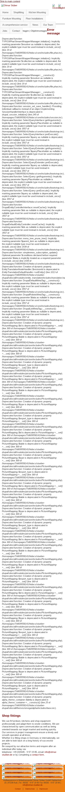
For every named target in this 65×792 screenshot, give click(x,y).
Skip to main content (10, 1)
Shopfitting (18, 12)
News (35, 24)
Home (5, 12)
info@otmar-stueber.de (32, 785)
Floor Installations (34, 18)
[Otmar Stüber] (9, 5)
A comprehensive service (15, 24)
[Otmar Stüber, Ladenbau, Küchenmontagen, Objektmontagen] (17, 763)
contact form (38, 754)
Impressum (43, 789)
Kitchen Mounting (37, 12)
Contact (16, 31)
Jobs (4, 31)
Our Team (48, 24)
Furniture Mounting (11, 18)
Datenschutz (30, 789)
